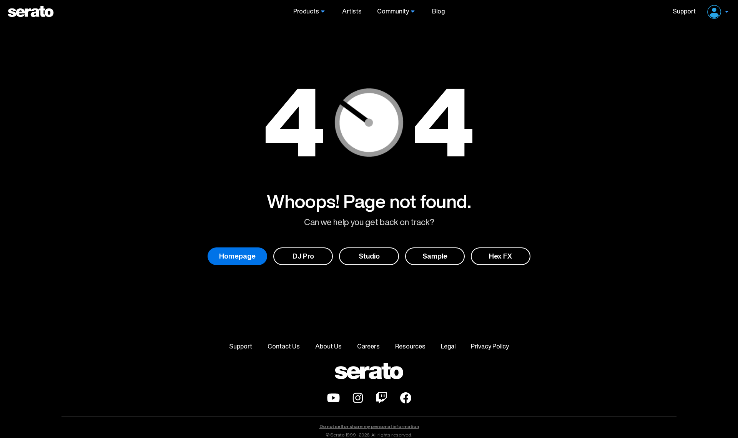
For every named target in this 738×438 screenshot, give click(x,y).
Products (306, 11)
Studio (369, 256)
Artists (352, 11)
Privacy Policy (490, 346)
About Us (328, 346)
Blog (438, 11)
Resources (410, 346)
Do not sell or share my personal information (369, 426)
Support (681, 11)
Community (393, 11)
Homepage (237, 256)
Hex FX (500, 256)
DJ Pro (303, 256)
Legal (448, 346)
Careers (368, 346)
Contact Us (284, 346)
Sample (434, 256)
